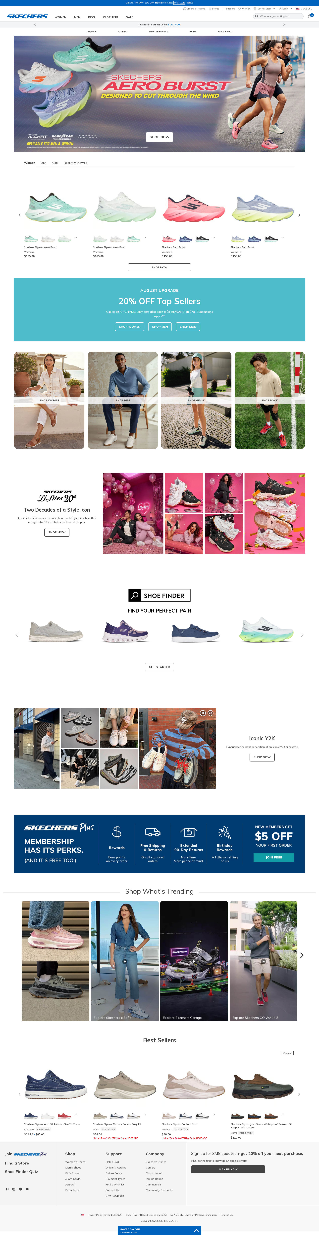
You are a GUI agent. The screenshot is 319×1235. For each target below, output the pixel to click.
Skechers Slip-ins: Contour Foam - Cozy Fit (117, 1124)
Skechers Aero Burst (173, 247)
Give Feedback (115, 1195)
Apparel (70, 1184)
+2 (282, 1114)
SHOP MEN (160, 327)
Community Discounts (159, 1190)
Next (301, 634)
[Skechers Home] (27, 16)
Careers (150, 1167)
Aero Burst (225, 31)
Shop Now (159, 137)
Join (9, 1154)
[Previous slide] (35, 24)
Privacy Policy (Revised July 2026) (105, 1215)
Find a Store (17, 1163)
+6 (145, 1114)
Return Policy (114, 1173)
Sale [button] (129, 17)
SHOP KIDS (188, 327)
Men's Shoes (73, 1167)
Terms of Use (227, 1215)
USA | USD (306, 8)
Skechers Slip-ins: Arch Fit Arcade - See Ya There (52, 1124)
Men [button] (77, 17)
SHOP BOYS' (270, 400)
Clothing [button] (110, 17)
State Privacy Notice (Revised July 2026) (146, 1215)
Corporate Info (154, 1173)
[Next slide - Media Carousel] (301, 955)
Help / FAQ (112, 1162)
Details (196, 24)
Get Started (159, 667)
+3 (76, 237)
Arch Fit (123, 31)
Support (230, 8)
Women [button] (60, 17)
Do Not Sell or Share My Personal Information (193, 1215)
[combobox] (278, 16)
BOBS (193, 31)
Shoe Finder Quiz (21, 1171)
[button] (286, 8)
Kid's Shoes (72, 1173)
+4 (76, 1114)
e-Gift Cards (72, 1178)
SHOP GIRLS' (196, 400)
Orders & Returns (195, 8)
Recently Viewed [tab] (75, 163)
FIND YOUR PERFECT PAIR (159, 611)
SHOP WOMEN (129, 327)
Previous (18, 634)
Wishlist (245, 8)
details (190, 2)
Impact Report (154, 1178)
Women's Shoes (75, 1162)
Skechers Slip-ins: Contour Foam (180, 1124)
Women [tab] (29, 163)
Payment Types (115, 1178)
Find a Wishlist (115, 1184)
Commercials (153, 1184)
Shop (188, 24)
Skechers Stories (156, 1162)
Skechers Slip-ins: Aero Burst (40, 247)
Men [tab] (43, 163)
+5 (214, 237)
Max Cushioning (158, 31)
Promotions (72, 1190)
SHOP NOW (56, 532)
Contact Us (112, 1190)
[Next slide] (284, 24)
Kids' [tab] (55, 163)
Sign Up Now (228, 1169)
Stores (215, 8)
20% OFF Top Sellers (155, 2)
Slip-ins (92, 31)
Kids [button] (91, 17)
